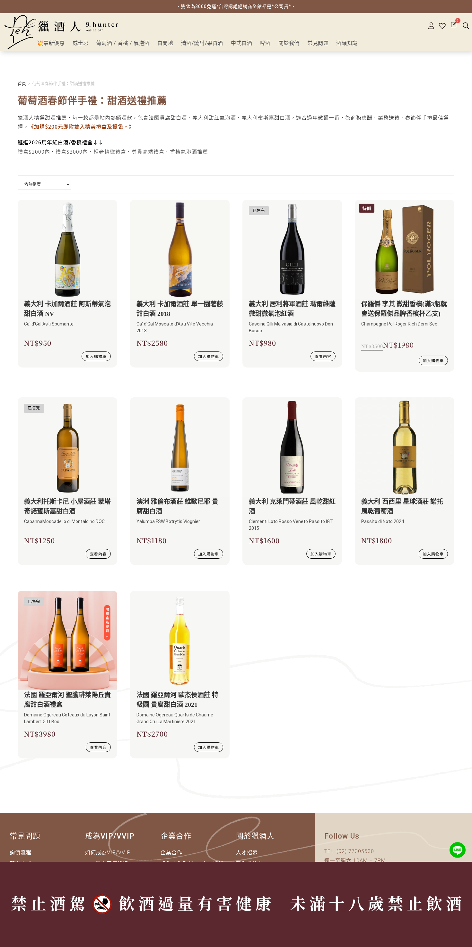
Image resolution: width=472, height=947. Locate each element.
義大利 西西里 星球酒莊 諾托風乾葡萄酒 (402, 506)
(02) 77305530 (355, 851)
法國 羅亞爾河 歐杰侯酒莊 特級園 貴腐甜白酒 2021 (177, 699)
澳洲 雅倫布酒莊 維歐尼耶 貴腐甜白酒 (177, 506)
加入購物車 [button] (96, 356)
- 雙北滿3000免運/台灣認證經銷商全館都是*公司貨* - (236, 6)
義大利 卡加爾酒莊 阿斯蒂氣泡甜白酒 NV (67, 308)
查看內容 (323, 356)
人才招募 (247, 853)
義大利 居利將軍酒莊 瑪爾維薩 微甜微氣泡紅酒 (292, 308)
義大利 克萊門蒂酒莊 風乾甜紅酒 (292, 506)
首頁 (22, 83)
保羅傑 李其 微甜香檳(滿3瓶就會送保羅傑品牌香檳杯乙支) (404, 308)
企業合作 (171, 853)
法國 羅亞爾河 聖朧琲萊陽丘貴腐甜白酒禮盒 (67, 699)
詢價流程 (20, 853)
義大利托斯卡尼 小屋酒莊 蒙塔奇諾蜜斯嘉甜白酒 (67, 506)
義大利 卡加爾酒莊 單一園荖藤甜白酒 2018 (179, 308)
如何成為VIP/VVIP (108, 853)
